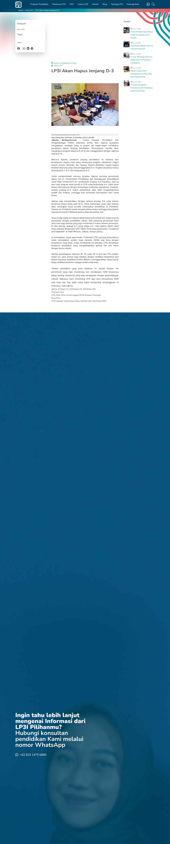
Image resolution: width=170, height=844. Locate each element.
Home (20, 10)
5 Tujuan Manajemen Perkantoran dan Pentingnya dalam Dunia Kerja (142, 88)
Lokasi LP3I (83, 4)
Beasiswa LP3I (59, 4)
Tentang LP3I (117, 4)
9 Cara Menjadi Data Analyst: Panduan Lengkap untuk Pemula (142, 35)
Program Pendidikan (39, 4)
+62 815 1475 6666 (33, 755)
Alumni (95, 4)
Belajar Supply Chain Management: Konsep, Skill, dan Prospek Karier (141, 74)
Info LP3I (29, 10)
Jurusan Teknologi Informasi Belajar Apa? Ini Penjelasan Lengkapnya (141, 60)
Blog (105, 4)
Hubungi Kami (133, 4)
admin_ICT (58, 65)
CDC (72, 4)
